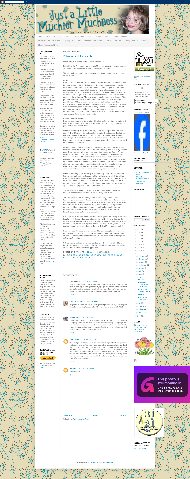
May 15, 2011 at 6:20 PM (85, 368)
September (143, 265)
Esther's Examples (113, 41)
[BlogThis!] (101, 252)
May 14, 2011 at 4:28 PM (89, 301)
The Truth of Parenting (140, 182)
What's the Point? (121, 36)
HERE (46, 165)
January (142, 312)
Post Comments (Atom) (81, 419)
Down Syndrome (105, 255)
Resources (51, 36)
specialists (90, 257)
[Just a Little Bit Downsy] (142, 151)
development (89, 255)
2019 (139, 229)
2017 (139, 235)
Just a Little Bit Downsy (141, 112)
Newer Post (68, 415)
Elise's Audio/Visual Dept (48, 45)
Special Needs (75, 257)
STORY (46, 150)
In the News (80, 36)
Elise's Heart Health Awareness (142, 178)
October (142, 262)
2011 (139, 253)
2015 (139, 241)
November (142, 259)
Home (40, 36)
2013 (139, 247)
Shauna (72, 317)
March (141, 306)
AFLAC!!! (141, 294)
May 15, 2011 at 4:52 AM (88, 340)
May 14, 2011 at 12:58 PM (88, 281)
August (141, 268)
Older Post (122, 415)
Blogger (110, 462)
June (140, 274)
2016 (139, 238)
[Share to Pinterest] (108, 252)
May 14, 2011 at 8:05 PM (84, 317)
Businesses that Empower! (99, 36)
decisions (76, 255)
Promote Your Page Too (141, 153)
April (140, 303)
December (142, 256)
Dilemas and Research (77, 56)
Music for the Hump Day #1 (144, 290)
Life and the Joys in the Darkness (143, 284)
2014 (139, 244)
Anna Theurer (75, 301)
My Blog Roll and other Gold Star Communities (83, 41)
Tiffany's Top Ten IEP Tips (135, 41)
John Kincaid (74, 340)
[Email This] (98, 252)
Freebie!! (141, 280)
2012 (139, 250)
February (142, 309)
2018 (139, 232)
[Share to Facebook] (106, 252)
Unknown (73, 368)
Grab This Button (140, 449)
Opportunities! (65, 36)
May (140, 277)
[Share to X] (103, 252)
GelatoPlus (94, 462)
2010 (139, 316)
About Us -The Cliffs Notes (49, 41)
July (140, 271)
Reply (72, 294)
